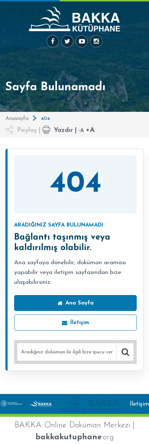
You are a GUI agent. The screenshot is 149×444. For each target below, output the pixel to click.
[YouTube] (82, 41)
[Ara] (125, 352)
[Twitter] (67, 41)
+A (90, 130)
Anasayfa (17, 118)
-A (81, 130)
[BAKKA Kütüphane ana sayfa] (74, 19)
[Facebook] (53, 41)
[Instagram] (96, 41)
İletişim (139, 404)
